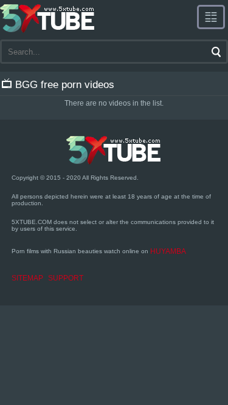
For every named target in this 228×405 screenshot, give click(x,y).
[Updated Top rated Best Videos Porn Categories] (211, 17)
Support (65, 278)
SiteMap (27, 278)
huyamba (168, 251)
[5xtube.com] (48, 18)
